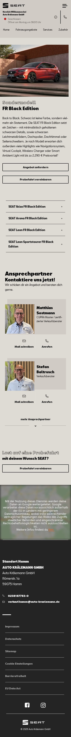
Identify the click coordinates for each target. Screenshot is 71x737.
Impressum (12, 626)
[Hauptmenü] (64, 6)
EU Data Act (13, 688)
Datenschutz (13, 638)
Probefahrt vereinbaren (35, 179)
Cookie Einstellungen (19, 663)
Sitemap (10, 651)
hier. (51, 529)
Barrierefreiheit (15, 675)
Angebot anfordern (35, 167)
